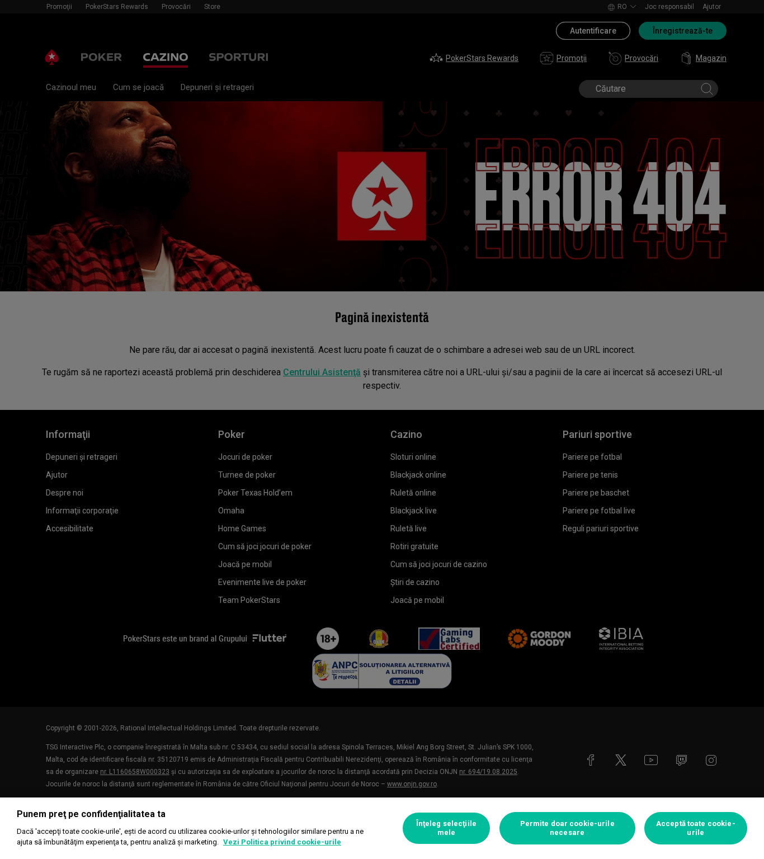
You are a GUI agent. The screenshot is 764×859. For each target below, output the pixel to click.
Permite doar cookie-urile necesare (567, 828)
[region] (382, 828)
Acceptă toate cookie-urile (695, 828)
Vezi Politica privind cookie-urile (282, 842)
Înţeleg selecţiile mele (446, 828)
